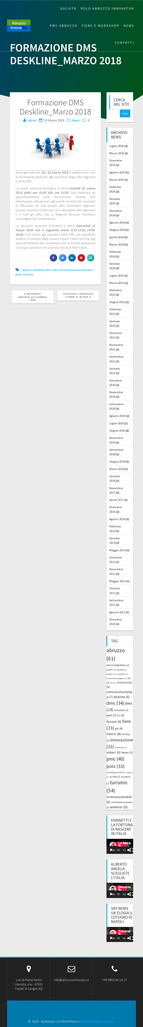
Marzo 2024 (116, 244)
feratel (64, 270)
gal (119, 728)
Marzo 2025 (116, 179)
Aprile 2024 (116, 237)
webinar (119, 807)
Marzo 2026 (116, 153)
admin (32, 120)
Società (68, 8)
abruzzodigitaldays (118, 665)
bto (112, 683)
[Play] (111, 850)
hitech (114, 734)
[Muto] (129, 850)
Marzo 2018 (116, 469)
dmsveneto (121, 710)
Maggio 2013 (117, 550)
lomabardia (121, 747)
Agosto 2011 (117, 612)
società (115, 776)
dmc (49, 270)
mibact (114, 752)
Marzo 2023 (116, 283)
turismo (27, 274)
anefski (111, 674)
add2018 (122, 670)
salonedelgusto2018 (116, 772)
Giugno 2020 (117, 430)
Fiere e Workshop (100, 25)
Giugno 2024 (117, 230)
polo (18, 274)
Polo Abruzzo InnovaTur (107, 8)
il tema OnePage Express (97, 1021)
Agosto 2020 (117, 416)
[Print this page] (90, 260)
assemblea (122, 674)
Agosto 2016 (117, 519)
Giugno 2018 (117, 461)
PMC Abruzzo (63, 25)
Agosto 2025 (117, 172)
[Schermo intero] (132, 850)
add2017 (111, 670)
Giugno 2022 (117, 302)
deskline (39, 270)
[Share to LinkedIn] (72, 260)
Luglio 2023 (116, 275)
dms (56, 270)
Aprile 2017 (116, 500)
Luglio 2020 (116, 423)
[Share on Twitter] (62, 260)
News (128, 25)
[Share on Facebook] (53, 260)
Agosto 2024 (117, 222)
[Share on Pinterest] (81, 260)
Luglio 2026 (116, 146)
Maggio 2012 (117, 581)
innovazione (78, 270)
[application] (120, 846)
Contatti (124, 42)
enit (111, 715)
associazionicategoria (117, 678)
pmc (90, 270)
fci (120, 715)
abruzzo (27, 270)
